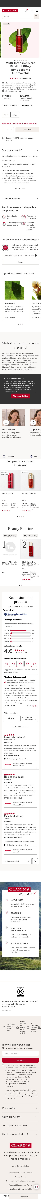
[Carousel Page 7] (25, 60)
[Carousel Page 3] (17, 60)
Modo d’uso (6, 166)
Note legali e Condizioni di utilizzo (20, 1181)
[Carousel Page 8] (26, 60)
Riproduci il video (20, 396)
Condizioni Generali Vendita (20, 1173)
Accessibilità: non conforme (20, 1185)
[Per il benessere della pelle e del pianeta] (17, 210)
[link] (26, 98)
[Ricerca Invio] (36, 16)
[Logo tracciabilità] (5, 247)
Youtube (7, 391)
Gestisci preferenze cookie (20, 1189)
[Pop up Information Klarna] (32, 105)
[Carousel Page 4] (19, 60)
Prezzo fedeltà (26, 98)
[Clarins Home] (10, 11)
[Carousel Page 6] (23, 60)
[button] (20, 150)
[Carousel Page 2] (15, 60)
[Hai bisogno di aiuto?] (36, 1187)
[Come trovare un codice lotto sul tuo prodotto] (35, 255)
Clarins (15, 391)
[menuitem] (26, 10)
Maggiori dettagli (14, 91)
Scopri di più (10, 317)
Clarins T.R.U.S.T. (20, 250)
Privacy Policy (20, 1177)
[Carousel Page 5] (21, 60)
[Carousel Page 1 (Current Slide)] (14, 60)
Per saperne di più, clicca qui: (21, 606)
